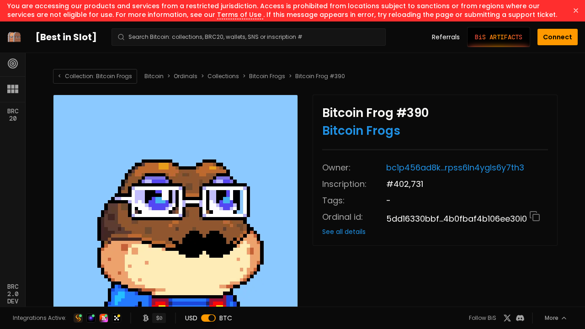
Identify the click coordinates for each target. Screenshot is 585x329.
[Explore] (13, 63)
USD (191, 318)
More (551, 318)
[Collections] (13, 89)
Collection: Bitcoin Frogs (95, 76)
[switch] (208, 318)
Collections (223, 76)
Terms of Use (240, 14)
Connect (557, 37)
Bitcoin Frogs (267, 76)
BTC (225, 318)
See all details (344, 231)
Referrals (446, 37)
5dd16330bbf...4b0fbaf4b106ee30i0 (457, 218)
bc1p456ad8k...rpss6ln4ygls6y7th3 (455, 167)
